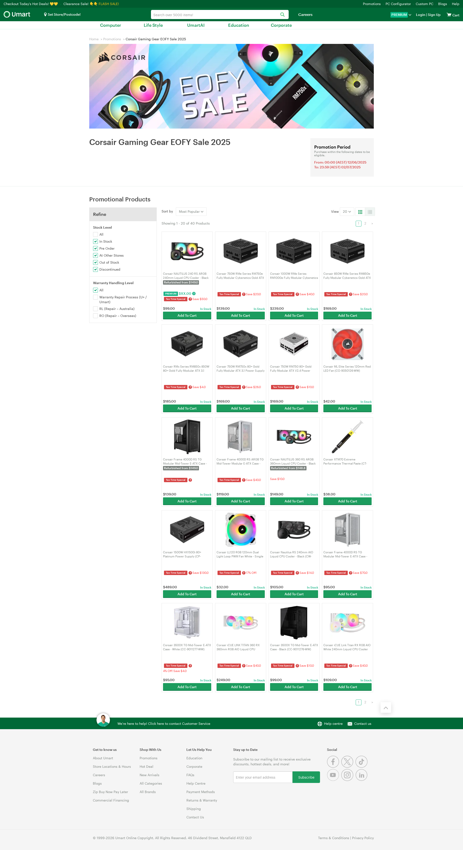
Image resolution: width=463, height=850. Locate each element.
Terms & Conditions (333, 838)
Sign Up (434, 15)
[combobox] (220, 14)
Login (420, 15)
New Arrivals (149, 775)
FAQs (190, 775)
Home (94, 39)
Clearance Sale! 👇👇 (80, 4)
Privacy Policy (363, 838)
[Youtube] (334, 780)
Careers (305, 14)
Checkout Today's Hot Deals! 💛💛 (31, 4)
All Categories (151, 783)
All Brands (148, 792)
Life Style (153, 25)
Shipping (193, 809)
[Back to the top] (386, 707)
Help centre (333, 723)
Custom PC (424, 4)
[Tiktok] (362, 766)
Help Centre (195, 783)
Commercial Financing (111, 800)
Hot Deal (146, 766)
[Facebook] (334, 766)
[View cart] (449, 15)
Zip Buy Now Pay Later (110, 792)
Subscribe (306, 777)
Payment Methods (200, 792)
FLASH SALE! (109, 4)
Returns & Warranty (201, 800)
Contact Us (195, 817)
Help (455, 4)
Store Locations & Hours (112, 766)
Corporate (281, 25)
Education (238, 25)
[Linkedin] (362, 780)
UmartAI (196, 25)
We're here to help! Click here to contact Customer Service (163, 723)
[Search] (282, 15)
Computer (110, 25)
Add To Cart (187, 315)
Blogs (442, 4)
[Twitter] (348, 766)
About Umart (103, 758)
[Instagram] (348, 780)
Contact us (362, 723)
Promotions (372, 4)
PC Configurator (398, 4)
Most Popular (190, 211)
